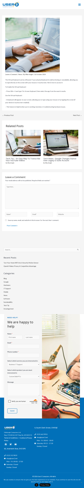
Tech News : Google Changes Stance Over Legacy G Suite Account (59, 159)
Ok (36, 485)
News (20, 74)
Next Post (77, 115)
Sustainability (8, 302)
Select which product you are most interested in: (19, 371)
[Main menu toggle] (79, 4)
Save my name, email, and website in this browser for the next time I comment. (33, 220)
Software (7, 299)
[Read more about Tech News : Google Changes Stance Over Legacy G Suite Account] (60, 143)
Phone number (13, 352)
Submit (12, 411)
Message (10, 382)
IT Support (7, 288)
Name (9, 334)
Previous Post (8, 115)
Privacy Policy (44, 485)
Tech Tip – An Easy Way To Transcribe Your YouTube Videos (23, 159)
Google (6, 282)
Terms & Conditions (11, 438)
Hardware (7, 285)
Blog (5, 278)
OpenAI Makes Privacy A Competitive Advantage (20, 266)
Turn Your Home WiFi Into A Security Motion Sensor (21, 263)
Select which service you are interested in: (22, 361)
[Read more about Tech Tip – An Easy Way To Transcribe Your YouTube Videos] (23, 143)
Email (9, 343)
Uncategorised (8, 309)
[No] (81, 483)
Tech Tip (6, 305)
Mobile (6, 292)
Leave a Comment (11, 74)
